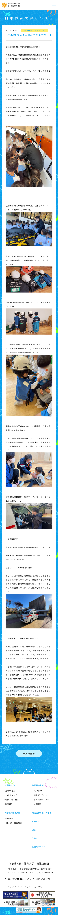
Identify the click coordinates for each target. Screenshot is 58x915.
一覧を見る (29, 753)
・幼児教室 (36, 804)
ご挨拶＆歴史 (9, 791)
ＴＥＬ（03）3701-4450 (16, 872)
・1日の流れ (37, 791)
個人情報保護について (20, 879)
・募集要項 (8, 818)
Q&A (34, 838)
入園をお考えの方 (12, 813)
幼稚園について (11, 785)
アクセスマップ (10, 795)
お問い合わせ (43, 879)
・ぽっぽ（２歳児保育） (14, 823)
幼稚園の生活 (38, 785)
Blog (34, 830)
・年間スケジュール (40, 795)
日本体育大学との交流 (41, 813)
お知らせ (36, 821)
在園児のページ (38, 846)
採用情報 (8, 804)
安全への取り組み (11, 799)
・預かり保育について (41, 799)
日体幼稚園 (11, 5)
